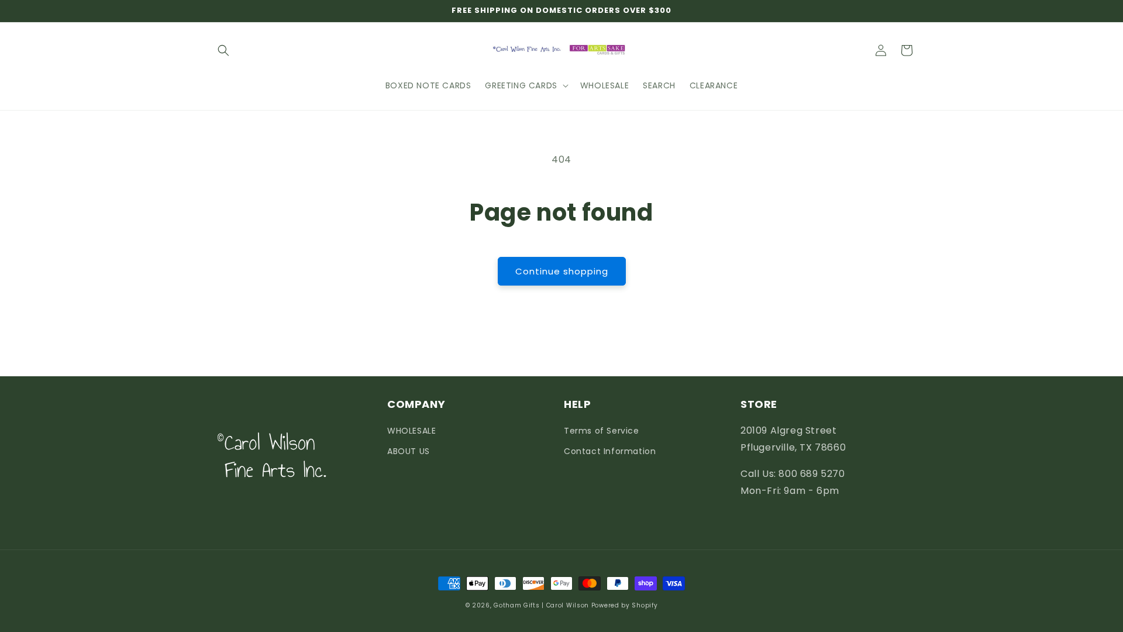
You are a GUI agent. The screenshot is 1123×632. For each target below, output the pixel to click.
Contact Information (610, 451)
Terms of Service (601, 431)
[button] (223, 50)
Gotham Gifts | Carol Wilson (541, 605)
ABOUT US (408, 451)
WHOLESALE (411, 431)
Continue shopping (561, 271)
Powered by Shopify (624, 605)
